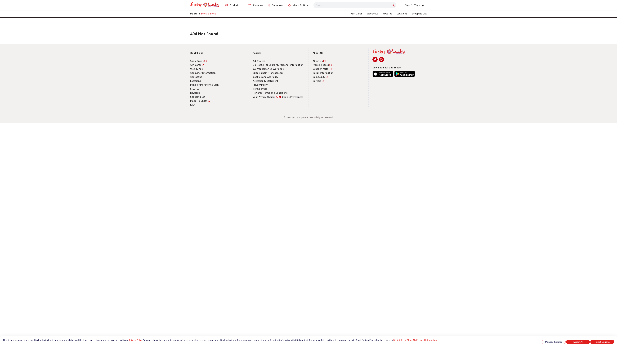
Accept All (578, 342)
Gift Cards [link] (195, 64)
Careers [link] (317, 80)
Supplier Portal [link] (321, 68)
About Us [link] (318, 60)
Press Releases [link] (321, 64)
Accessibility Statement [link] (265, 80)
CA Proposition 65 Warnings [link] (268, 68)
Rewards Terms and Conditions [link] (270, 92)
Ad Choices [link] (259, 60)
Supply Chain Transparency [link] (268, 72)
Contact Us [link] (196, 76)
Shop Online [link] (197, 60)
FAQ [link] (192, 104)
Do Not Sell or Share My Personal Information (415, 340)
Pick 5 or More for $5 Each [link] (204, 84)
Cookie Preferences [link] (292, 96)
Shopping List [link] (197, 96)
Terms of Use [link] (260, 88)
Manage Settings (553, 342)
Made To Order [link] (198, 100)
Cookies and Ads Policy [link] (265, 76)
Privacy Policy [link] (260, 84)
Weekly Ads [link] (196, 68)
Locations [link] (195, 80)
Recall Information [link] (323, 72)
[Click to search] (393, 5)
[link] (204, 4)
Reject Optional (602, 342)
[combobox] (354, 5)
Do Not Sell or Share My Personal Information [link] (278, 64)
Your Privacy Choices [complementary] (278, 96)
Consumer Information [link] (203, 72)
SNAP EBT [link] (195, 88)
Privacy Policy (135, 340)
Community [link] (319, 76)
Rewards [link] (195, 92)
